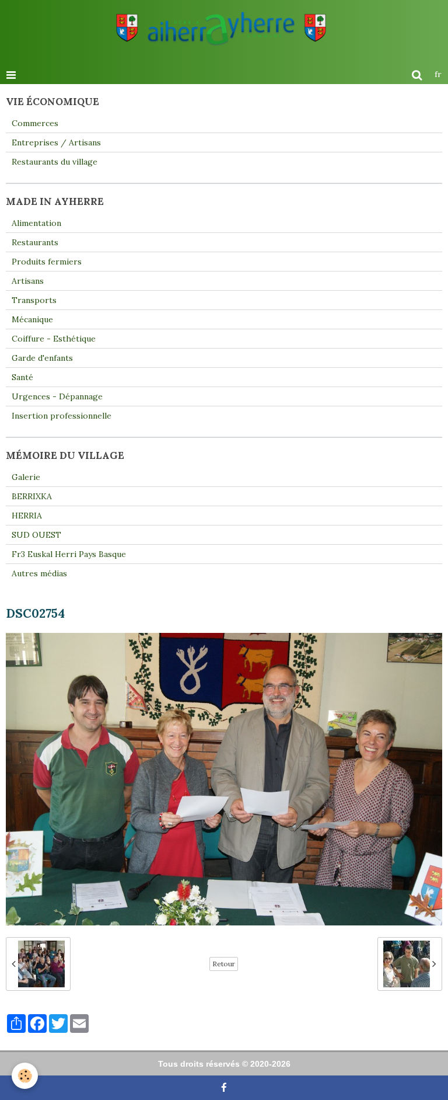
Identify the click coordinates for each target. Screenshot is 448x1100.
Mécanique (32, 319)
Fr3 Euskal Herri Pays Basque (69, 554)
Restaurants (35, 242)
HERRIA (27, 515)
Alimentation (36, 223)
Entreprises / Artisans (56, 142)
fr (438, 74)
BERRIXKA (32, 496)
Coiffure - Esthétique (54, 338)
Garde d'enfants (42, 358)
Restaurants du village (54, 161)
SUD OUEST (36, 535)
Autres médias (39, 573)
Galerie (26, 477)
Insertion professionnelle (61, 415)
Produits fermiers (47, 261)
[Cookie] (25, 1076)
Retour (223, 963)
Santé (22, 377)
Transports (34, 300)
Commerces (35, 123)
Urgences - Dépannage (57, 396)
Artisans (28, 281)
